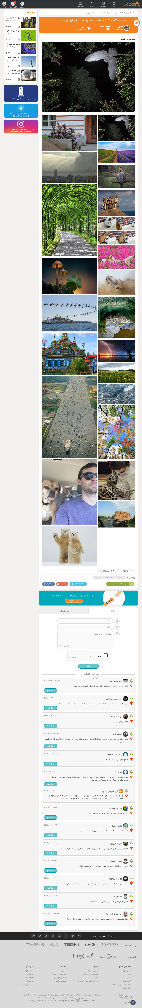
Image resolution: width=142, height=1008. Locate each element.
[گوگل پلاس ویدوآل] (46, 936)
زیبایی (97, 577)
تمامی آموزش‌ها (125, 970)
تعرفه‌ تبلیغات (29, 977)
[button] (4, 4)
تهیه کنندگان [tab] (64, 611)
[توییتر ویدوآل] (40, 936)
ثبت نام (128, 977)
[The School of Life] (54, 944)
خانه (133, 13)
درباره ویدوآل (29, 970)
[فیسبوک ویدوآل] (66, 936)
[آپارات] (90, 944)
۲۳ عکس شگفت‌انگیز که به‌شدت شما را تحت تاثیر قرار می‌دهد (102, 13)
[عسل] (83, 956)
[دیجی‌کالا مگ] (109, 944)
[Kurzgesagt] (35, 944)
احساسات (109, 577)
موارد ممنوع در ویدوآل (90, 974)
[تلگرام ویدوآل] (72, 936)
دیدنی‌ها (126, 13)
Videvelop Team (88, 1000)
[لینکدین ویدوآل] (59, 936)
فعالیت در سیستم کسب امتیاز (88, 977)
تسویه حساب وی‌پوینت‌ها (122, 984)
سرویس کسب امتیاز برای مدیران (87, 981)
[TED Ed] (71, 944)
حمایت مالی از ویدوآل (58, 974)
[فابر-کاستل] (109, 956)
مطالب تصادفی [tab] (29, 12)
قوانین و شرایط (93, 970)
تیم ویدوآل (30, 981)
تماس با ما (62, 970)
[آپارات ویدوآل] (33, 936)
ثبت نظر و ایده (61, 981)
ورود (129, 974)
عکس (120, 577)
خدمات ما (30, 974)
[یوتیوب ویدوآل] (53, 936)
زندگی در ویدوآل (28, 984)
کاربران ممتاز (127, 981)
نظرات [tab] (113, 611)
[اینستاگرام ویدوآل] (79, 936)
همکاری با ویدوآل (60, 977)
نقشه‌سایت (127, 988)
